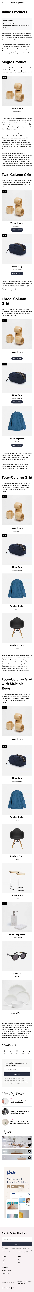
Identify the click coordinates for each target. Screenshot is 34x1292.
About (4, 1256)
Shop (20, 1256)
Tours (12, 1119)
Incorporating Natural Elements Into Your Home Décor (20, 1101)
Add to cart (17, 230)
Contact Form (5, 1273)
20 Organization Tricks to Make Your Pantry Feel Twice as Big (20, 1122)
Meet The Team (6, 1270)
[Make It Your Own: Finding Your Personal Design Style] (5, 1111)
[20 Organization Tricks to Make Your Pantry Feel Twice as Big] (5, 1122)
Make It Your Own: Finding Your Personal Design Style (20, 1112)
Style (11, 1098)
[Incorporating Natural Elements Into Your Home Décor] (5, 1101)
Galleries (4, 1262)
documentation (6, 40)
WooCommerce (12, 25)
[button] (3, 3)
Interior (20, 1262)
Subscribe (17, 1074)
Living (11, 1109)
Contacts (4, 1267)
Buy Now (4, 1260)
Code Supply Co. (21, 1283)
